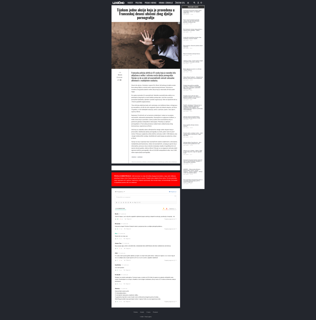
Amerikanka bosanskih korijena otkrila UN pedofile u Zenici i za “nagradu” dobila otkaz (192, 11)
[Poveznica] (198, 3)
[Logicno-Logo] (118, 2)
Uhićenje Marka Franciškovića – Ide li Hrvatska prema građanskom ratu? (192, 143)
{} (137, 202)
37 (191, 183)
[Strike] (123, 202)
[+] (139, 202)
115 (192, 127)
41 (191, 111)
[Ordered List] (126, 202)
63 (192, 14)
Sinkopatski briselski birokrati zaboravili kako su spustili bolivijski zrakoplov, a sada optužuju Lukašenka (192, 161)
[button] (194, 2)
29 (191, 71)
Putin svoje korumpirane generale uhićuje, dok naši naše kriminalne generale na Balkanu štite (191, 21)
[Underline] (121, 202)
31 (191, 90)
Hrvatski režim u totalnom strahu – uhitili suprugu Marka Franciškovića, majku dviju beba (193, 134)
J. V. (120, 72)
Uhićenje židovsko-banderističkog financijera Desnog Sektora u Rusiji (191, 117)
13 (120, 80)
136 (192, 174)
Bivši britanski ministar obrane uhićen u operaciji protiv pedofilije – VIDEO (192, 30)
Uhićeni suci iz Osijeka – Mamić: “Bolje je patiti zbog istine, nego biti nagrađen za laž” (192, 152)
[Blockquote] (130, 202)
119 (192, 163)
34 (191, 119)
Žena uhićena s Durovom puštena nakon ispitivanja (193, 46)
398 (192, 145)
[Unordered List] (128, 202)
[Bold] (116, 202)
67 (191, 23)
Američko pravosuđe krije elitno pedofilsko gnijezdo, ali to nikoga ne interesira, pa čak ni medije (191, 97)
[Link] (135, 202)
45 (191, 99)
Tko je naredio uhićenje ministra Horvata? (190, 125)
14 (191, 48)
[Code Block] (133, 202)
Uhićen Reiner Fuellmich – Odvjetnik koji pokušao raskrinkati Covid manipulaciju (193, 78)
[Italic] (119, 202)
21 (191, 63)
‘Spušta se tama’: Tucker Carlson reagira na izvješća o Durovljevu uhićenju (193, 61)
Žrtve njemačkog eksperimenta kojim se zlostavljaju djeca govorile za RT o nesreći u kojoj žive (192, 181)
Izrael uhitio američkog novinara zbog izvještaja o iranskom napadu (192, 38)
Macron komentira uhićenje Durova (191, 53)
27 (191, 154)
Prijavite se (173, 191)
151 (192, 79)
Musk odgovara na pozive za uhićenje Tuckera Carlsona (192, 69)
